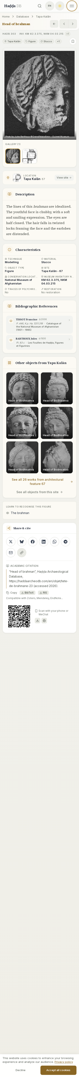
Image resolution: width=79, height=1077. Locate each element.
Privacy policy (64, 1061)
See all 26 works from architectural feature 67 (37, 482)
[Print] (44, 620)
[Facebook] (32, 541)
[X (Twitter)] (10, 541)
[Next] (72, 24)
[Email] (10, 552)
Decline (20, 1070)
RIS (45, 592)
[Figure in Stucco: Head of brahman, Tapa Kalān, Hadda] (12, 156)
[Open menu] (71, 6)
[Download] (37, 620)
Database (22, 16)
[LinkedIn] (43, 541)
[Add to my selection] (72, 41)
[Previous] (64, 24)
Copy (13, 592)
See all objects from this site (37, 492)
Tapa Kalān (43, 16)
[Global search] (39, 6)
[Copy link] (21, 552)
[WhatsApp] (54, 541)
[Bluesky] (21, 541)
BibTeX (29, 592)
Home (6, 16)
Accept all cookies (58, 1070)
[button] (39, 94)
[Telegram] (65, 541)
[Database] (54, 24)
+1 (67, 33)
